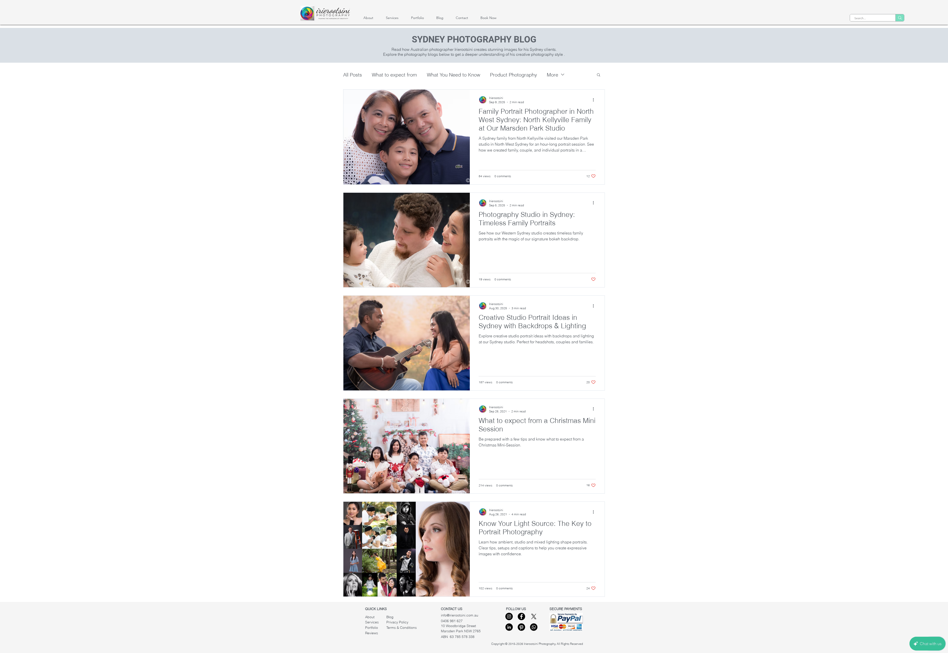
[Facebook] (521, 616)
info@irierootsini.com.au (459, 615)
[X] (533, 616)
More (552, 75)
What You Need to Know (453, 75)
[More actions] (595, 100)
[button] (598, 75)
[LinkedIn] (509, 627)
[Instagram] (509, 616)
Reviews (371, 633)
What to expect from (394, 75)
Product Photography (513, 75)
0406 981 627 (452, 621)
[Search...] (899, 17)
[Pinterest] (521, 627)
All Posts (352, 75)
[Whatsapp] (533, 627)
